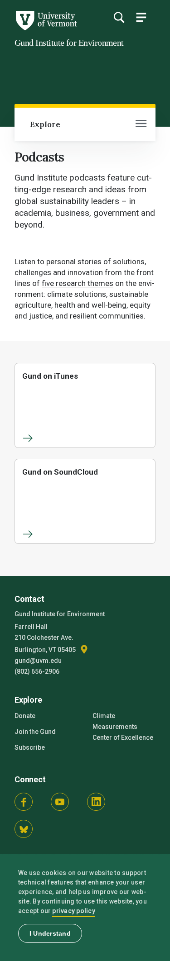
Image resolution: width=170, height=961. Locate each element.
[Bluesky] (24, 829)
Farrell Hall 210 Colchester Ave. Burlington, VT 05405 (46, 638)
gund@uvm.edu (38, 660)
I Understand (50, 933)
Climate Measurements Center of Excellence (122, 726)
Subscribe (30, 747)
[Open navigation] (141, 124)
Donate (25, 715)
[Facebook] (24, 802)
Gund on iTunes (50, 376)
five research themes (77, 283)
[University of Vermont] (46, 28)
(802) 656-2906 (37, 671)
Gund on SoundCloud (60, 471)
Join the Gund (35, 731)
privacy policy (73, 910)
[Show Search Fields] (119, 17)
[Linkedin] (96, 802)
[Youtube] (60, 802)
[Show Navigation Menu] (141, 17)
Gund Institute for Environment (69, 43)
